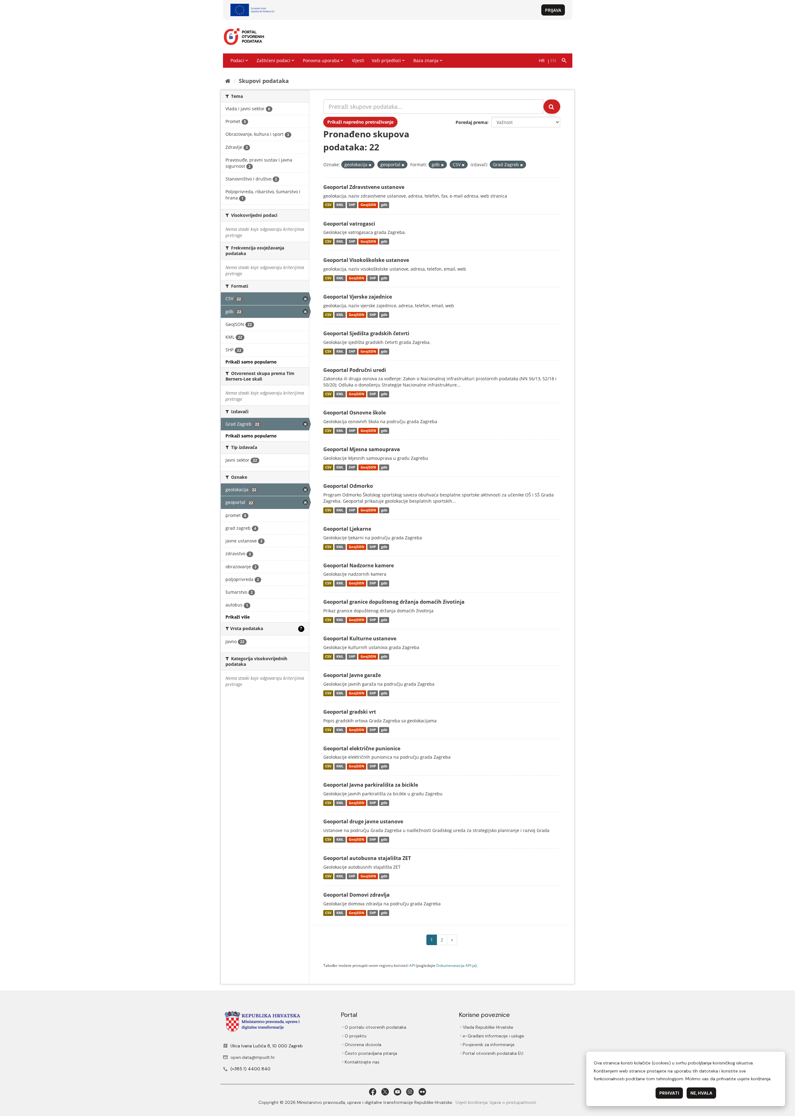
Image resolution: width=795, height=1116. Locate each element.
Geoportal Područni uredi (354, 370)
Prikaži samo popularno (251, 362)
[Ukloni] (370, 164)
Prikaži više (237, 617)
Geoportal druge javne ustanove (363, 821)
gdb (384, 205)
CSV (328, 205)
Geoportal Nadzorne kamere (358, 565)
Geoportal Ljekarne (347, 528)
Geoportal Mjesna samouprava (361, 449)
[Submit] (551, 106)
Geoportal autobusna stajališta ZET (367, 858)
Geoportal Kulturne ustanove (359, 638)
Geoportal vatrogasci (349, 223)
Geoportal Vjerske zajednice (357, 296)
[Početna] (227, 81)
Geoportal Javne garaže (352, 675)
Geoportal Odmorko (348, 486)
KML (339, 205)
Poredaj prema (471, 122)
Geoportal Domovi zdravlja (356, 894)
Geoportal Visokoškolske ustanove (366, 260)
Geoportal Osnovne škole (354, 412)
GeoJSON (368, 205)
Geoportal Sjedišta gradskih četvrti (366, 333)
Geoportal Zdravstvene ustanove (363, 187)
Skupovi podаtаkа (264, 81)
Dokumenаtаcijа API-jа (455, 965)
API (412, 965)
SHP (352, 205)
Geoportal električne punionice (361, 748)
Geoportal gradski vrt (349, 711)
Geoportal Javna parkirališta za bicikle (370, 784)
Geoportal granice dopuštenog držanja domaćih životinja (394, 601)
